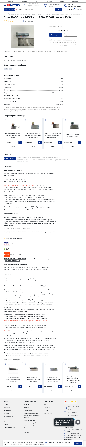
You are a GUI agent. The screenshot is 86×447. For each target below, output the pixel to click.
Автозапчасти (8, 419)
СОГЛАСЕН (78, 443)
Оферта (26, 432)
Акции (46, 404)
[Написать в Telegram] (74, 419)
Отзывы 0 (48, 51)
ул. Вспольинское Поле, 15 (73, 435)
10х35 (5, 69)
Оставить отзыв (9, 158)
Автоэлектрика (8, 416)
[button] (7, 150)
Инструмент (7, 410)
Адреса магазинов (54, 4)
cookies (45, 442)
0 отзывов (18, 21)
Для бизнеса (75, 1)
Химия (6, 424)
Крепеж (6, 404)
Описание (7, 51)
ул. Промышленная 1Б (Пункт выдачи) (74, 430)
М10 (10, 69)
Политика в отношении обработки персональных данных (32, 415)
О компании (28, 410)
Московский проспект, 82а (73, 437)
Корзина (79, 9)
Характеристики (18, 51)
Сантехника (7, 422)
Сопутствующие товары (34, 51)
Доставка (49, 1)
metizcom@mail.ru (72, 415)
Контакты (10, 1)
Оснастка (7, 407)
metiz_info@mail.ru (72, 412)
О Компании (23, 1)
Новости (37, 1)
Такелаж (6, 413)
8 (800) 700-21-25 (33, 4)
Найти (59, 9)
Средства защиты (9, 427)
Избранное (70, 9)
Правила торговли (29, 420)
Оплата (62, 1)
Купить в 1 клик (70, 35)
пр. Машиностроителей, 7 (73, 433)
